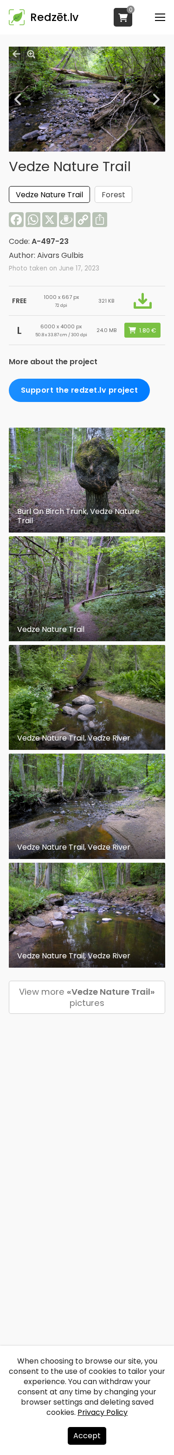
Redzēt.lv (54, 17)
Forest (113, 194)
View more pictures (87, 997)
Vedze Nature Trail (49, 194)
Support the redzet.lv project (79, 390)
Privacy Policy (102, 1412)
